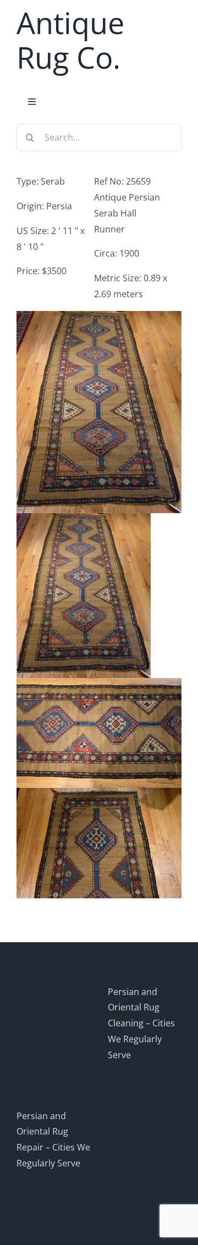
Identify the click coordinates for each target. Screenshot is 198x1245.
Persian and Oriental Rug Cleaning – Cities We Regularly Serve (141, 1023)
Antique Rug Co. (70, 39)
